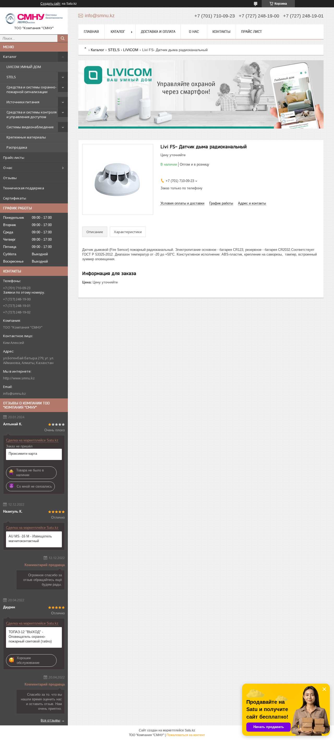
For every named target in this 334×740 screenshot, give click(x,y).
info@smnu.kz (14, 393)
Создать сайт (50, 3)
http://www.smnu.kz (19, 378)
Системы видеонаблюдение (30, 127)
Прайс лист (251, 31)
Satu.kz (190, 730)
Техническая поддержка (23, 188)
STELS (11, 77)
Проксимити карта (23, 454)
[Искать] (62, 38)
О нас (7, 167)
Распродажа (17, 147)
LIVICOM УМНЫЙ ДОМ (24, 66)
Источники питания (23, 102)
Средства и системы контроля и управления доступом (32, 114)
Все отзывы (50, 720)
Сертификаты (14, 198)
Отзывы (10, 177)
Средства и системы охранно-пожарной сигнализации (31, 89)
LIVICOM (130, 50)
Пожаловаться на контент (185, 735)
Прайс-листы (13, 157)
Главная (91, 31)
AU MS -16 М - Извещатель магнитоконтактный (30, 538)
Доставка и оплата (158, 31)
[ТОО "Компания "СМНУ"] (34, 18)
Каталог (9, 56)
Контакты (221, 31)
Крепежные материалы (26, 137)
